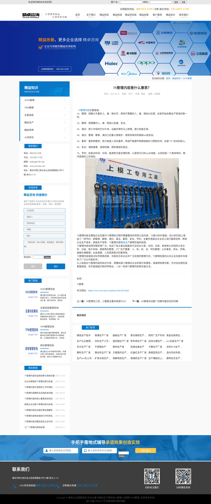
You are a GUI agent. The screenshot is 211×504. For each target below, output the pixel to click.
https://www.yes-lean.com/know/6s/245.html (108, 290)
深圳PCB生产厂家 (175, 347)
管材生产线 (118, 347)
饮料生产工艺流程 (104, 341)
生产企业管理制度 (86, 341)
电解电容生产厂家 (122, 358)
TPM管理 (45, 107)
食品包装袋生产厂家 (176, 335)
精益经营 (144, 16)
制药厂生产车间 (156, 335)
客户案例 (157, 16)
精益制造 (117, 16)
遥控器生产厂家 (121, 341)
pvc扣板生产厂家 (174, 341)
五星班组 (45, 115)
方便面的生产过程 (122, 352)
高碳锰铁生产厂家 (157, 352)
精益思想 (45, 130)
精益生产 (45, 122)
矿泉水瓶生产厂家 (104, 358)
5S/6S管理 (187, 78)
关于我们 (91, 16)
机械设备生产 (137, 347)
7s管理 (80, 284)
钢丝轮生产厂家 (103, 352)
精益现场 (104, 16)
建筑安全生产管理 (175, 358)
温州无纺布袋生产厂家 (177, 352)
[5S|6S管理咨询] (31, 294)
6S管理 (118, 497)
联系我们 (183, 16)
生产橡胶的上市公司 (158, 358)
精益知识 (170, 16)
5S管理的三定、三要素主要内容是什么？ (106, 301)
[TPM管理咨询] (31, 332)
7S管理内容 (84, 110)
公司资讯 (45, 137)
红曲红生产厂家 (138, 352)
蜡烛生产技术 (84, 335)
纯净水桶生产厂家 (157, 341)
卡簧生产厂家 (155, 347)
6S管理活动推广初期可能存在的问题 (159, 301)
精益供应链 (131, 16)
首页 (77, 16)
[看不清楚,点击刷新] (47, 257)
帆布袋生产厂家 (138, 341)
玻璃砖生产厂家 (138, 358)
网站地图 (110, 501)
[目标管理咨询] (31, 350)
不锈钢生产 (100, 347)
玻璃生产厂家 (102, 335)
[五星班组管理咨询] (31, 313)
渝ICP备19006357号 (96, 501)
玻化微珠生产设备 (139, 335)
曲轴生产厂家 (119, 335)
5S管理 (125, 497)
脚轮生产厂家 (84, 352)
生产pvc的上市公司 (86, 358)
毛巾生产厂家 (84, 347)
